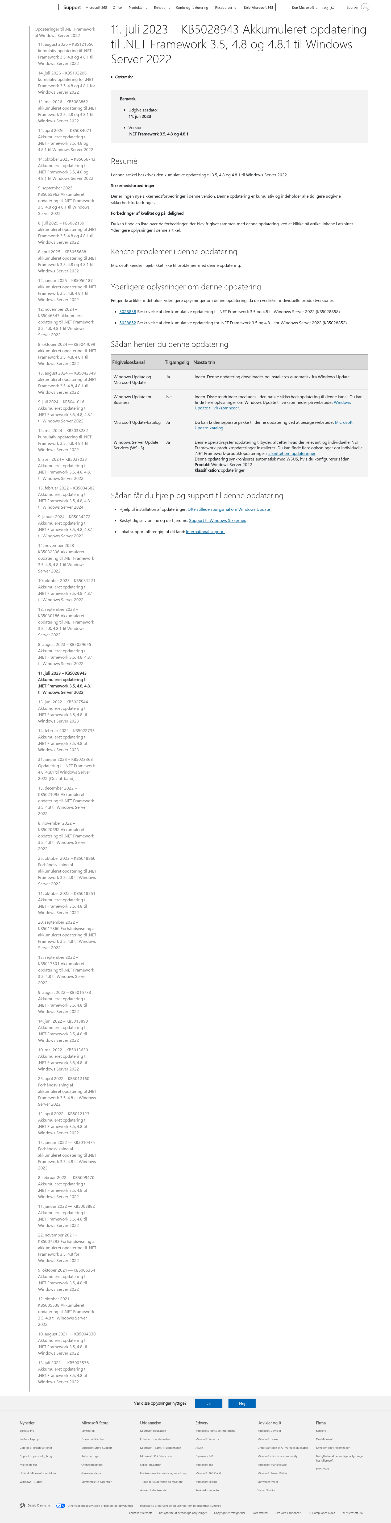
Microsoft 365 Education (156, 1456)
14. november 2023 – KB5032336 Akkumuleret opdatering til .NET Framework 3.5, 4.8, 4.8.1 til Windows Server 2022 (66, 558)
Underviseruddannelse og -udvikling (163, 1473)
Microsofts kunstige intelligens (215, 1431)
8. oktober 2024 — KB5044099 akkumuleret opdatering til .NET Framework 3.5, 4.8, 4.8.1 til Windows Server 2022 (67, 353)
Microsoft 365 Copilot (209, 1473)
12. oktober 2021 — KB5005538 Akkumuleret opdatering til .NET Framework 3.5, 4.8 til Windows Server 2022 (66, 1311)
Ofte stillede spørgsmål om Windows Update (229, 509)
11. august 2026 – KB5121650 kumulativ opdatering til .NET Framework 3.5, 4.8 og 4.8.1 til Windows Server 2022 (66, 53)
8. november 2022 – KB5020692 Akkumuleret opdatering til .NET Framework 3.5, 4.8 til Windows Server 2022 (66, 835)
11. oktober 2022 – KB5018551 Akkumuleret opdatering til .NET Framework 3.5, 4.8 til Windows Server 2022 (66, 902)
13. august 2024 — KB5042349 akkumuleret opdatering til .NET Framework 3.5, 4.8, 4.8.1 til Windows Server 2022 (67, 382)
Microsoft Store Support (96, 1448)
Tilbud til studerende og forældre (161, 1482)
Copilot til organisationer (36, 1448)
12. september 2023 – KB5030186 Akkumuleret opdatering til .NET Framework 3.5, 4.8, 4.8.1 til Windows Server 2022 (66, 621)
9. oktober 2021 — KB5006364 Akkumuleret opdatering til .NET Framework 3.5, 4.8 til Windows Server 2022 (66, 1279)
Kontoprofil (88, 1431)
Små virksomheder (207, 1490)
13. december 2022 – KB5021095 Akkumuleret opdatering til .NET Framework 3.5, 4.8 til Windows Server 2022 (66, 800)
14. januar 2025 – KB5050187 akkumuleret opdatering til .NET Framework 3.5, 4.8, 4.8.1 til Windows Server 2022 (67, 289)
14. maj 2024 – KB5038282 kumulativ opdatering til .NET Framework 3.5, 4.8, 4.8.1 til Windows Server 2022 (64, 440)
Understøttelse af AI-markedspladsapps (283, 1448)
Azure (199, 1448)
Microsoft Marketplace (272, 1465)
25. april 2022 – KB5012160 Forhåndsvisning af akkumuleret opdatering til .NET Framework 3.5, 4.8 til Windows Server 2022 (67, 1091)
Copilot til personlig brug (36, 1456)
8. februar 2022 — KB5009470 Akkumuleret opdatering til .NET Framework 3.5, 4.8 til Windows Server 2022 (66, 1187)
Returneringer (90, 1456)
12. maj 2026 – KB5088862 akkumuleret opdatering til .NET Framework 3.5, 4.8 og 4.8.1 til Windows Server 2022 (67, 111)
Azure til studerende (153, 1490)
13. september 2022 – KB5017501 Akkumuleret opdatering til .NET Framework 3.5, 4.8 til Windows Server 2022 (66, 969)
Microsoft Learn (267, 1439)
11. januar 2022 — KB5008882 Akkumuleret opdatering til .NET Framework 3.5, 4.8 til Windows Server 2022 (66, 1215)
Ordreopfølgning (91, 1465)
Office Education (150, 1465)
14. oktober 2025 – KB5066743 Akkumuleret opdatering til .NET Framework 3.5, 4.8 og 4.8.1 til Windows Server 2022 (66, 168)
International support (205, 531)
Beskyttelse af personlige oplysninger (183, 1513)
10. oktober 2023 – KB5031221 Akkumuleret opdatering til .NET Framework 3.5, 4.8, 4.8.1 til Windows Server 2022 (66, 590)
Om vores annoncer (288, 1513)
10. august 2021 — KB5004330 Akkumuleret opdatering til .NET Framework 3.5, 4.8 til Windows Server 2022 (67, 1343)
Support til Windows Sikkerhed (217, 520)
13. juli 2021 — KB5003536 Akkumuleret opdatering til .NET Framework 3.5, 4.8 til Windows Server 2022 (63, 1372)
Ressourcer (223, 7)
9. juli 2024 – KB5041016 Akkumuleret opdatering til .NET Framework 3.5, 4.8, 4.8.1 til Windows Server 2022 (65, 411)
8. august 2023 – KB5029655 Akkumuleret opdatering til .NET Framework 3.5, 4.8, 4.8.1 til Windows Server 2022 (65, 653)
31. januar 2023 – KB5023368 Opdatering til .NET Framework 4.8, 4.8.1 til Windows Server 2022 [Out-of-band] (66, 768)
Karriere (321, 1431)
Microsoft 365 (96, 7)
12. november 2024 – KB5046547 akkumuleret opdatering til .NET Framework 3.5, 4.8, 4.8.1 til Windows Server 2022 (66, 321)
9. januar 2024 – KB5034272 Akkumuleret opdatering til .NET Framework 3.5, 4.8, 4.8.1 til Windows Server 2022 (65, 526)
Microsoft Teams (206, 1482)
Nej (242, 1403)
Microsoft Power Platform (273, 1473)
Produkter (136, 7)
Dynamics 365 (205, 1456)
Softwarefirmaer (267, 1482)
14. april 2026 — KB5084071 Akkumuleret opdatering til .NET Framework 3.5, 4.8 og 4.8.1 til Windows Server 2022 (65, 139)
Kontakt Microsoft (140, 1513)
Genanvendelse (91, 1473)
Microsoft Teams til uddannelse (160, 1448)
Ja (209, 1403)
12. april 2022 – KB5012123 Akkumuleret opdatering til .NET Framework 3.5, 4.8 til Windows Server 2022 (63, 1123)
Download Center (92, 1439)
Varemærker (260, 1513)
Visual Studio (265, 1490)
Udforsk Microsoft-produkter (38, 1473)
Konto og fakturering (192, 7)
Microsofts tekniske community (277, 1456)
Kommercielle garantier (96, 1482)
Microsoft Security (207, 1439)
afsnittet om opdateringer (291, 453)
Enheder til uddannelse (155, 1439)
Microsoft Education (153, 1431)
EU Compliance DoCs (321, 1513)
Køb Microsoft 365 (258, 7)
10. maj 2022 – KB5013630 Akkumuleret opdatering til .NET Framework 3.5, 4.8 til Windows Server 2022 (63, 1059)
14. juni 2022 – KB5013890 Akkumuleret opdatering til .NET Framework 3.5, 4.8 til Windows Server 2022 (63, 1030)
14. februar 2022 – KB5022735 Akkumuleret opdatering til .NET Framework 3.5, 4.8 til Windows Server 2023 (66, 740)
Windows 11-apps (31, 1482)
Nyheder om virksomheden (333, 1448)
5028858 (127, 311)
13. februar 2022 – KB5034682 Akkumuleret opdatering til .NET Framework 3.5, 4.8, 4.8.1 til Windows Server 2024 (66, 497)
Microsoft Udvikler (269, 1431)
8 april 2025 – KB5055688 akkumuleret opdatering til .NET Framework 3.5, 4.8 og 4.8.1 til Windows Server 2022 (67, 261)
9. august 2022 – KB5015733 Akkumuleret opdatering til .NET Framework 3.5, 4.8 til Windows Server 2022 (64, 1001)
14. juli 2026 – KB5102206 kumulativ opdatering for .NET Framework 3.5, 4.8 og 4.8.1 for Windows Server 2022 (66, 82)
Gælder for (123, 76)
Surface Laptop (29, 1439)
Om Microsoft (325, 1439)
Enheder (160, 7)
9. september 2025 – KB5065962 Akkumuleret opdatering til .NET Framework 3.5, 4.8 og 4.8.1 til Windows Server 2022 (66, 200)
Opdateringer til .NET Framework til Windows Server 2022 (65, 32)
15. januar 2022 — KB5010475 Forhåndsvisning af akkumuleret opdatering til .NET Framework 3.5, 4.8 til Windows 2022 (67, 1155)
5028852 (127, 322)
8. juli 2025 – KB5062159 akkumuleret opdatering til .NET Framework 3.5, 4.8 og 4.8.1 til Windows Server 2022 (67, 232)
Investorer (322, 1469)
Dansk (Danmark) (39, 1505)
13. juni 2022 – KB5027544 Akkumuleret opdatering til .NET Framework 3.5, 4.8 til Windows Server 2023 (63, 711)
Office (117, 7)
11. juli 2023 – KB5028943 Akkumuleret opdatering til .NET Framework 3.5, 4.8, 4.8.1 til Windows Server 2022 (65, 682)
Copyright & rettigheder (229, 1513)
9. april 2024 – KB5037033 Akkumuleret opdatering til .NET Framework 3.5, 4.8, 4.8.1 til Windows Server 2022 (65, 468)
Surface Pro (27, 1431)
